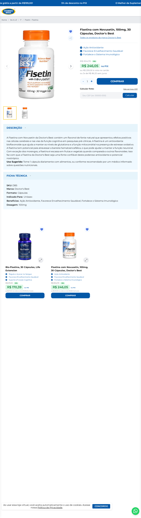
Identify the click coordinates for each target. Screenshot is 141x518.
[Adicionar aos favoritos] (70, 31)
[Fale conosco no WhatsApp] (135, 511)
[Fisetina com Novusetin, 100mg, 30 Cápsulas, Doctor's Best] (70, 246)
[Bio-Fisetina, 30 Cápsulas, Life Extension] (25, 246)
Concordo (101, 506)
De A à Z (13, 20)
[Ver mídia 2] (24, 113)
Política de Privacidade (50, 507)
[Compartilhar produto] (70, 38)
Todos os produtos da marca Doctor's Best (100, 37)
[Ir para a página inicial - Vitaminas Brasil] (8, 11)
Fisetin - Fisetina (31, 20)
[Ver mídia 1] (10, 113)
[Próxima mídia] (70, 66)
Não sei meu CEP (130, 89)
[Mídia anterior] (6, 66)
